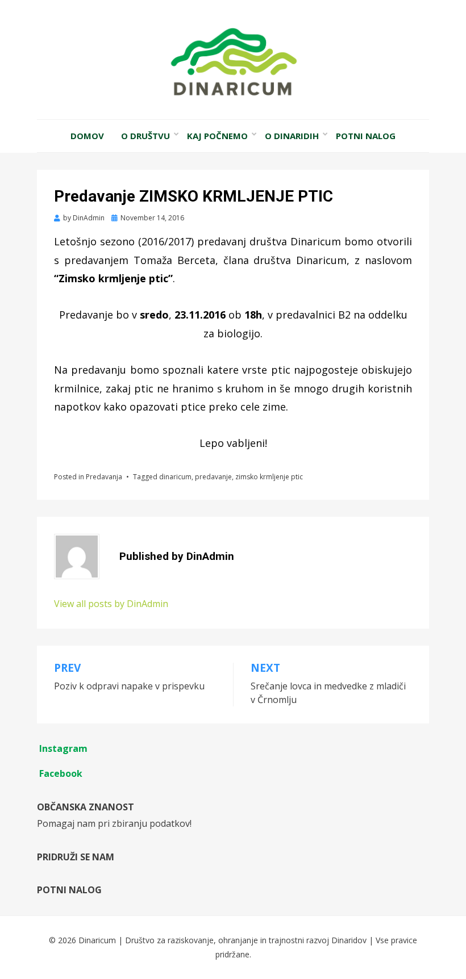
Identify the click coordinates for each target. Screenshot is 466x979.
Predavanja (104, 477)
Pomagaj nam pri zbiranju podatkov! (114, 823)
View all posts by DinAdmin (111, 603)
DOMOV (87, 135)
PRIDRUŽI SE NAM (75, 857)
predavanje (213, 477)
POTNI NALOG (366, 135)
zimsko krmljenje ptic (269, 477)
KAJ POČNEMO (217, 135)
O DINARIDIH (292, 135)
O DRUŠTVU (145, 135)
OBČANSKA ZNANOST (85, 807)
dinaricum (175, 477)
